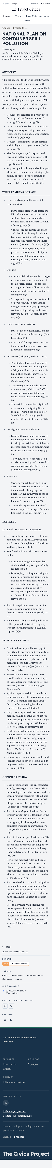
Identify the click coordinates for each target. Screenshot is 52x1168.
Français (14, 3)
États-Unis (31, 16)
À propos (44, 16)
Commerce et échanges (12, 979)
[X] (6, 1103)
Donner (34, 4)
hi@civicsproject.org (14, 1082)
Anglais (5, 3)
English (7, 1137)
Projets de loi (20, 28)
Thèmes (19, 16)
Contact (26, 21)
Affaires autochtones (34, 976)
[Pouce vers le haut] (5, 1006)
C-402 (6, 947)
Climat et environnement (13, 976)
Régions (7, 1068)
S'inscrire (45, 4)
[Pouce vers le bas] (11, 1006)
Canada (6, 16)
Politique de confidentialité (17, 1116)
